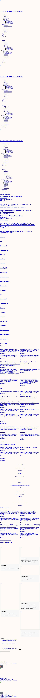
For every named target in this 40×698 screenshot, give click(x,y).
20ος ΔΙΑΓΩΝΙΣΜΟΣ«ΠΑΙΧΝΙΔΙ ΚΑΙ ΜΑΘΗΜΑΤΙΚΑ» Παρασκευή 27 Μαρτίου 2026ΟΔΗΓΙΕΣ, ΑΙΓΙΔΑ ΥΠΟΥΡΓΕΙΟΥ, (15, 206)
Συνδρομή (6, 31)
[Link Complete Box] (10, 351)
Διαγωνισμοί (6, 15)
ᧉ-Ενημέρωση (6, 32)
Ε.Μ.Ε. (3, 24)
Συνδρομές (3, 290)
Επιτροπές (6, 28)
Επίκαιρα (2, 237)
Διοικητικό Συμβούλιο (8, 26)
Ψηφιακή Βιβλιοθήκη (9, 22)
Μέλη (5, 30)
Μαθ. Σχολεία (6, 18)
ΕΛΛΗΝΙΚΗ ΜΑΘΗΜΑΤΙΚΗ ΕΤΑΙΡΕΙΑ (11, 11)
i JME (3, 34)
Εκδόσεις (5, 19)
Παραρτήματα (4, 33)
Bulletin (3, 35)
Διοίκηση (2, 254)
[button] (20, 38)
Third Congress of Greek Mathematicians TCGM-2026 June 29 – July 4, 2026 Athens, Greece (11, 198)
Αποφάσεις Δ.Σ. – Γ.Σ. (8, 53)
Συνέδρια (5, 17)
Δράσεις (3, 40)
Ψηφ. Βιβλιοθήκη (4, 281)
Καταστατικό (6, 29)
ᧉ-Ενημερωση (4, 272)
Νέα (5, 14)
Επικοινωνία (4, 36)
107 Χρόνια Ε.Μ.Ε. (5, 194)
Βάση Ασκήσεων (9, 21)
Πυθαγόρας (6, 16)
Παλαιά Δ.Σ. (6, 54)
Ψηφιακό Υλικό (6, 20)
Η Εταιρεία (6, 25)
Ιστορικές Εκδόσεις (9, 23)
